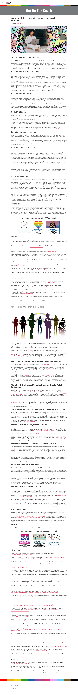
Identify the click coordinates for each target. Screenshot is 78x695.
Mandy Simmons (51, 128)
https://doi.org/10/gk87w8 (43, 269)
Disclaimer (13, 688)
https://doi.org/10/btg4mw (40, 273)
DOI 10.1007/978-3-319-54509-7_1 (36, 246)
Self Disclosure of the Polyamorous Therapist (27, 307)
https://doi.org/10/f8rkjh (50, 282)
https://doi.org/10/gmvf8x (45, 286)
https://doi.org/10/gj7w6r (51, 251)
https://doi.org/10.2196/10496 (38, 256)
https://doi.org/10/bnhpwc (27, 293)
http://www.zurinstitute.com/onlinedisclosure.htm (21, 302)
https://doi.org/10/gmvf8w (20, 265)
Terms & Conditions (15, 685)
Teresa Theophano (20, 23)
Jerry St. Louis (59, 128)
